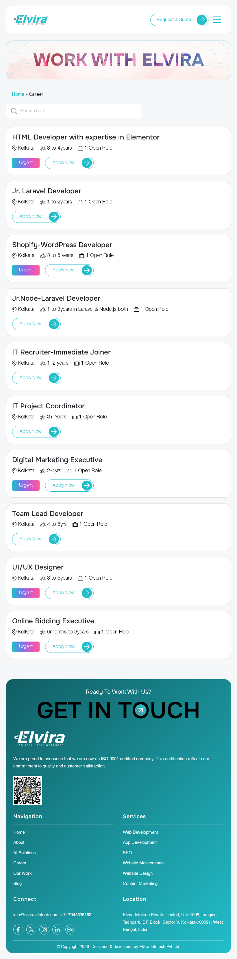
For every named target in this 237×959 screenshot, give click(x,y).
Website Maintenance (143, 863)
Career (19, 863)
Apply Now (64, 163)
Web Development (140, 832)
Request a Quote (173, 20)
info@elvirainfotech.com (36, 915)
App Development (140, 842)
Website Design (138, 873)
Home (18, 94)
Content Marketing (140, 883)
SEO (127, 853)
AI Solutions (24, 853)
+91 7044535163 (75, 915)
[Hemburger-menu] (217, 19)
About (18, 842)
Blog (17, 883)
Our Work (22, 873)
